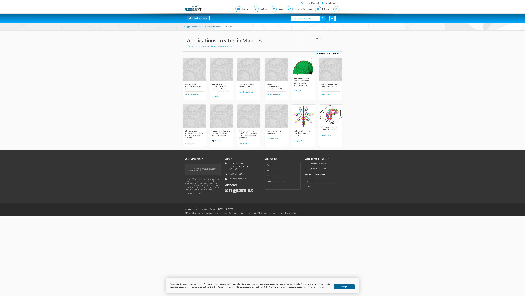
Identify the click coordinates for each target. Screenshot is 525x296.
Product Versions (214, 27)
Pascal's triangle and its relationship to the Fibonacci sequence (221, 133)
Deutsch (212, 209)
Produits (270, 165)
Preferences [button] (320, 287)
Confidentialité (253, 213)
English (195, 209)
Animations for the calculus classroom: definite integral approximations (301, 81)
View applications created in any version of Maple (209, 46)
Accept (344, 287)
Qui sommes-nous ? (194, 158)
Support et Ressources (275, 181)
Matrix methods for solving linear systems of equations (330, 86)
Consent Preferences (268, 213)
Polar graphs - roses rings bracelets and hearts (302, 133)
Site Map (296, 213)
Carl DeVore (216, 96)
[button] (332, 18)
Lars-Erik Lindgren (246, 92)
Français (203, 209)
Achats (269, 176)
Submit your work (199, 18)
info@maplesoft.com (237, 178)
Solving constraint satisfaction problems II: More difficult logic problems (248, 134)
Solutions (270, 170)
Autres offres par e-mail (319, 168)
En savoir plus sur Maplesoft (194, 193)
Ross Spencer (189, 143)
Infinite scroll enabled (329, 53)
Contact (228, 158)
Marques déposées (285, 213)
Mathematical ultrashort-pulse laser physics (193, 86)
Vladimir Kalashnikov (192, 94)
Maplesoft (218, 141)
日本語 (221, 209)
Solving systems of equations (274, 132)
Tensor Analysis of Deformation (246, 85)
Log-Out (310, 186)
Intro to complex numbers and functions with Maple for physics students (194, 134)
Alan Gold (297, 91)
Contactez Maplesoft (311, 3)
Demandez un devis (331, 3)
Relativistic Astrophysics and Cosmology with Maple (276, 86)
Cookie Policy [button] (268, 287)
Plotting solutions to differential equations (329, 128)
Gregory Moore (326, 94)
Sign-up (309, 181)
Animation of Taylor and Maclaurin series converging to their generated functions (220, 87)
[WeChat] (251, 190)
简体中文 (229, 209)
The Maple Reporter (317, 163)
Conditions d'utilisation (237, 213)
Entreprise (271, 187)
